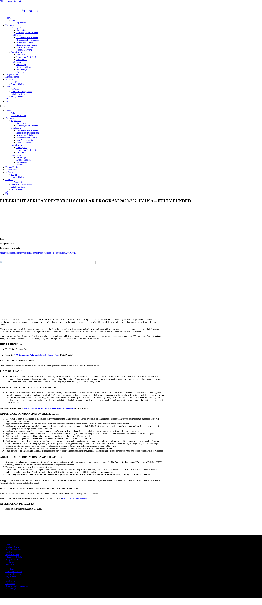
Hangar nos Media (13, 559)
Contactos (9, 562)
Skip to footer (19, 1)
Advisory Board (12, 547)
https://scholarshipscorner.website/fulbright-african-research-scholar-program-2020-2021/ (38, 253)
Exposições (10, 583)
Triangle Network (13, 574)
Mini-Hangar (11, 588)
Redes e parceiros (13, 549)
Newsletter (10, 564)
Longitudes (10, 569)
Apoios (8, 552)
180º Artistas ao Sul (13, 571)
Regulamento (11, 576)
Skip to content (6, 1)
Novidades (10, 581)
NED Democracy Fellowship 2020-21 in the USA (36, 355)
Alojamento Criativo (14, 557)
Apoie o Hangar (12, 554)
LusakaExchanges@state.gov (75, 498)
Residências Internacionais (16, 586)
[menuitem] (133, 99)
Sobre (8, 545)
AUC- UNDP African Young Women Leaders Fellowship (49, 408)
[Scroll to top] (1, 604)
